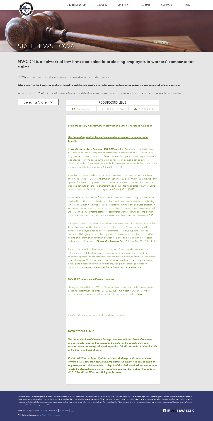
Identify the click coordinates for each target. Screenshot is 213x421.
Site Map (44, 411)
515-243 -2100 (114, 109)
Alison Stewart (106, 125)
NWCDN (26, 8)
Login (72, 411)
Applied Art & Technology (51, 415)
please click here (116, 315)
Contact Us (167, 4)
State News (124, 4)
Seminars (145, 4)
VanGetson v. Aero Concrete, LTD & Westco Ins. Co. (99, 149)
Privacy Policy (64, 411)
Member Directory (77, 4)
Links (187, 4)
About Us (102, 4)
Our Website (83, 109)
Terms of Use (53, 411)
